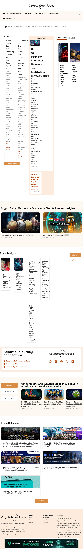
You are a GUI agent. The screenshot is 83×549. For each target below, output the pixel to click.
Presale (31, 522)
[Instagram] (50, 361)
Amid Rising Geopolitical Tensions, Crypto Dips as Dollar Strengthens (7, 281)
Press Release (47, 520)
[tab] (62, 38)
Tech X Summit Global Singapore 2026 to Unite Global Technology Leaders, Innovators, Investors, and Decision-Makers (21, 469)
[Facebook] (56, 361)
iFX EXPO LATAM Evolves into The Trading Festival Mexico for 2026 (18, 492)
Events (31, 520)
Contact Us (46, 522)
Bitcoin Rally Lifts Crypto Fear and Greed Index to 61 (32, 311)
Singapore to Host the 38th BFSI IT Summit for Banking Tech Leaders (62, 468)
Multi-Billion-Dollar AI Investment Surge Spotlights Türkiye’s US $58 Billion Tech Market (59, 444)
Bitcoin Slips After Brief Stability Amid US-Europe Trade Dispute (45, 268)
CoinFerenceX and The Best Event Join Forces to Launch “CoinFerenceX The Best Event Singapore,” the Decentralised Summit (20, 444)
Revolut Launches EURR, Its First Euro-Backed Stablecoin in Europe (35, 182)
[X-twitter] (67, 361)
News (30, 517)
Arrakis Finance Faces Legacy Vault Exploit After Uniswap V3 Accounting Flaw (37, 26)
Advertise (46, 517)
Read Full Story (8, 145)
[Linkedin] (72, 361)
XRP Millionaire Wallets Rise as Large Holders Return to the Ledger (20, 281)
